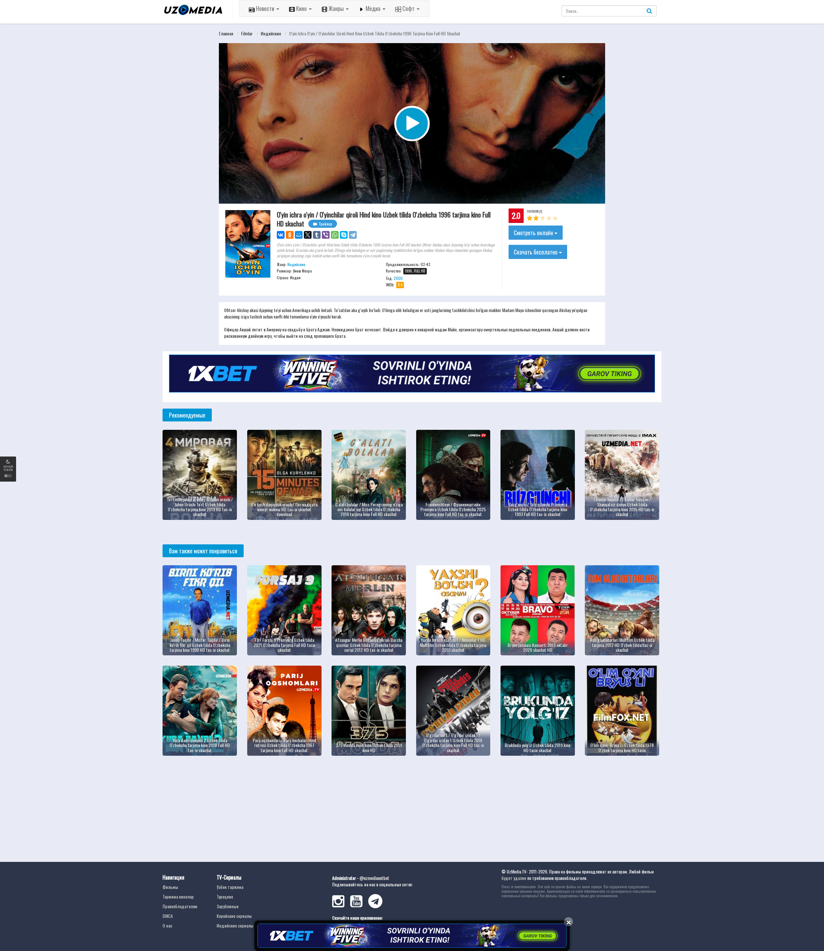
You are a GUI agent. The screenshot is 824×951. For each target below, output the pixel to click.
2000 (398, 278)
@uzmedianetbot (374, 877)
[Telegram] (353, 235)
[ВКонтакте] (281, 235)
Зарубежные (228, 906)
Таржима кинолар (178, 896)
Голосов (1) (534, 211)
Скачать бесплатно (536, 252)
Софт (408, 8)
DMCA (168, 915)
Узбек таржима (230, 886)
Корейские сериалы (234, 915)
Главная (226, 33)
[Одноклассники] (290, 235)
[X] (308, 235)
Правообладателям (180, 906)
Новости (265, 8)
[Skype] (344, 235)
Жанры (336, 8)
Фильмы (170, 886)
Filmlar (247, 33)
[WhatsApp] (335, 235)
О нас (167, 925)
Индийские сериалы (235, 925)
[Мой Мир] (299, 235)
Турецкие (225, 896)
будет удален (513, 877)
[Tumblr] (317, 235)
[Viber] (326, 235)
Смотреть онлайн (534, 232)
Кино (301, 8)
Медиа (373, 8)
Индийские (271, 33)
